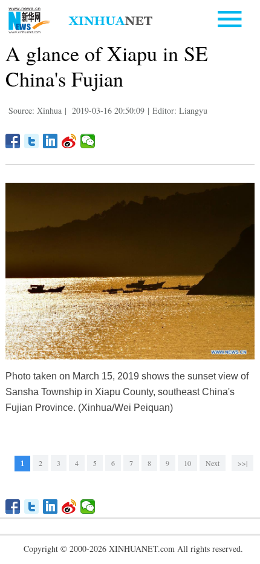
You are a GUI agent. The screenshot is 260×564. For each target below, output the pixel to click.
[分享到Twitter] (31, 141)
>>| (242, 463)
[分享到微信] (88, 141)
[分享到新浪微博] (69, 141)
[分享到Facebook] (13, 141)
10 (187, 463)
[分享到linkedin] (50, 141)
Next (212, 463)
